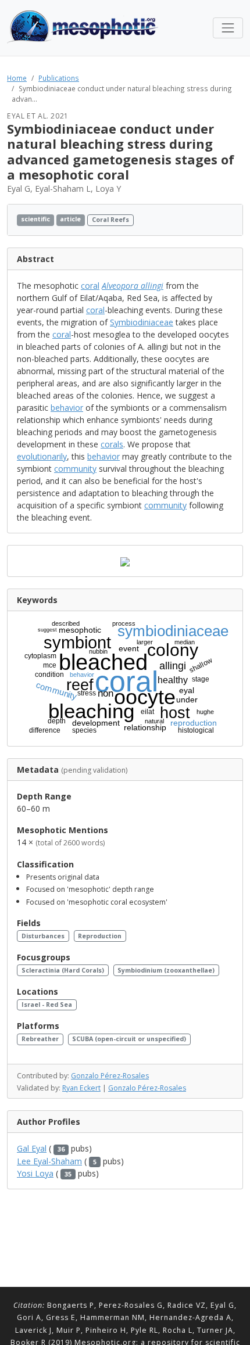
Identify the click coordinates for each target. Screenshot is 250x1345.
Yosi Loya (35, 1173)
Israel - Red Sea (47, 1004)
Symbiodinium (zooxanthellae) (166, 970)
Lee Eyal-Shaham (49, 1161)
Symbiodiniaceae (141, 322)
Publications (58, 78)
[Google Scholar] (230, 220)
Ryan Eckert (81, 1088)
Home (17, 78)
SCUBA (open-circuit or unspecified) (129, 1039)
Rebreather (40, 1039)
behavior (67, 407)
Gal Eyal (32, 1148)
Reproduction (100, 936)
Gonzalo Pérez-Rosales (110, 1076)
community (75, 468)
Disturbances (43, 936)
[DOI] (219, 220)
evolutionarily (42, 456)
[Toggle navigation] (228, 27)
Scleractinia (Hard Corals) (63, 970)
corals (112, 444)
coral (90, 285)
